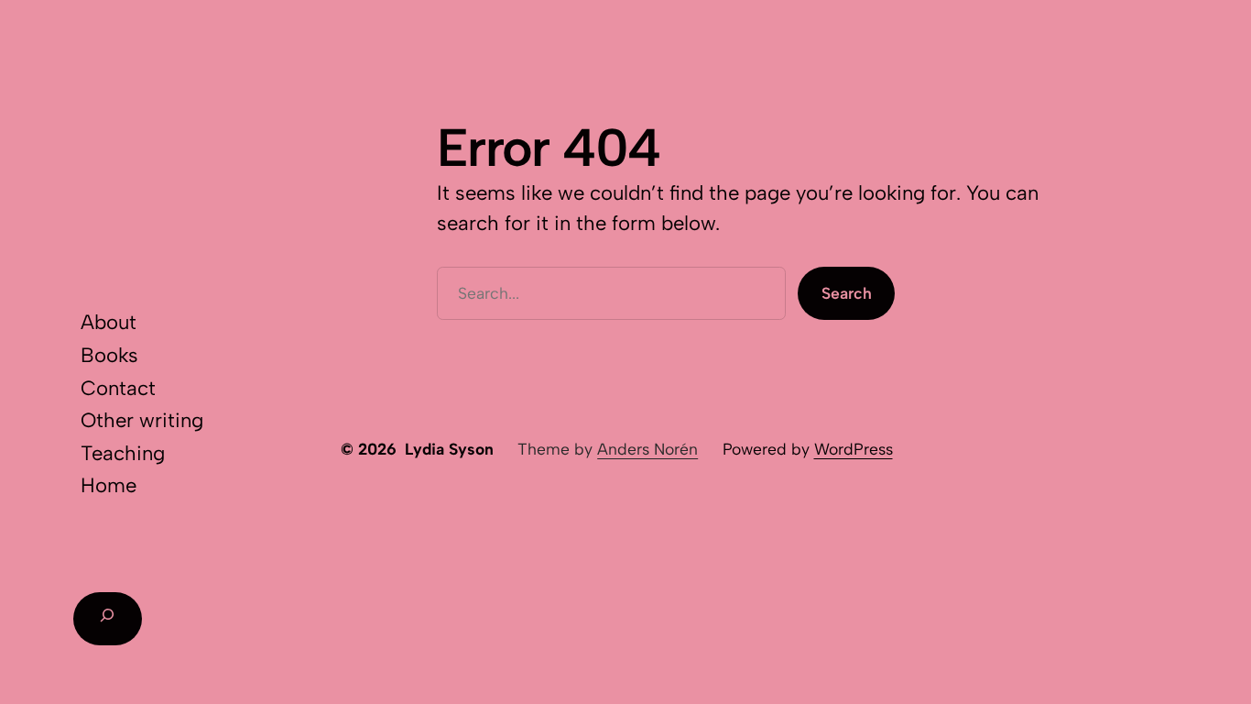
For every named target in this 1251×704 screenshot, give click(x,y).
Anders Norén (647, 448)
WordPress (853, 448)
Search (846, 292)
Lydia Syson (449, 448)
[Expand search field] (107, 618)
